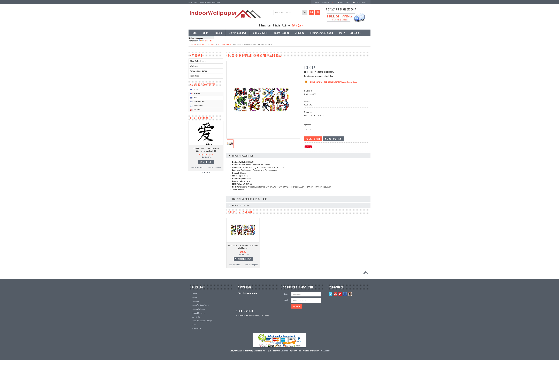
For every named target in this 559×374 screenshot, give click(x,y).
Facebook (345, 294)
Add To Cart (207, 161)
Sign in (202, 2)
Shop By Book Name (206, 44)
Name (285, 293)
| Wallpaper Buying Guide (347, 81)
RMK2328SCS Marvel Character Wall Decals (243, 247)
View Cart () (362, 2)
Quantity (307, 124)
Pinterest (340, 294)
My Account (193, 2)
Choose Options (244, 259)
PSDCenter (324, 350)
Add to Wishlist (197, 167)
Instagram (350, 294)
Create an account (213, 2)
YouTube (335, 294)
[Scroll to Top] (366, 273)
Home (193, 44)
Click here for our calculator (324, 81)
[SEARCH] (304, 12)
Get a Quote (298, 25)
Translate (209, 40)
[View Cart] (317, 12)
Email (285, 300)
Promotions (194, 75)
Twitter (330, 294)
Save (309, 147)
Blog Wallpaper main (247, 293)
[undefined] (261, 111)
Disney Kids (226, 44)
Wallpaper (194, 66)
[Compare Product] (311, 12)
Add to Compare (214, 167)
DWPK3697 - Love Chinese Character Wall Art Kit (206, 149)
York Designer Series (198, 71)
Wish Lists (344, 2)
